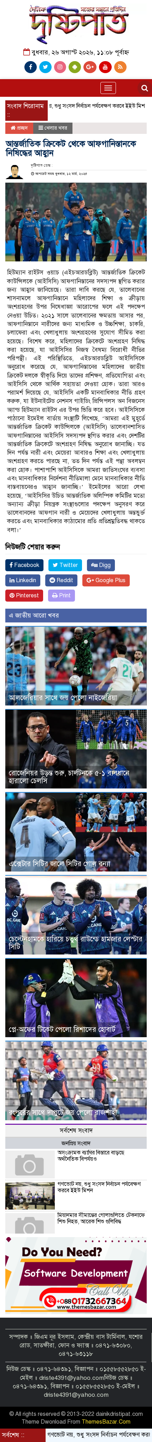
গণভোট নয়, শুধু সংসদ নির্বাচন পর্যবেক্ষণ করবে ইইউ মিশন (65, 106)
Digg (104, 565)
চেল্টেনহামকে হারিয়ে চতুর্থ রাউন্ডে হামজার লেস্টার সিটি (75, 943)
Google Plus (109, 580)
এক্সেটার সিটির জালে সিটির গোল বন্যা (59, 863)
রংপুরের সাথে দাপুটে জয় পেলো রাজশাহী (63, 1112)
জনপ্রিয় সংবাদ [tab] (76, 1143)
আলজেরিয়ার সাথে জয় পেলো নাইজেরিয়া (63, 697)
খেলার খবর (56, 128)
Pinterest (26, 595)
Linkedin (25, 580)
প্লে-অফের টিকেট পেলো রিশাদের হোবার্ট (62, 1029)
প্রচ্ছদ (22, 128)
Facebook (26, 565)
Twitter (68, 565)
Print (64, 595)
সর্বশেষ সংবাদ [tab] (76, 1130)
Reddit (64, 580)
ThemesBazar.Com (106, 1421)
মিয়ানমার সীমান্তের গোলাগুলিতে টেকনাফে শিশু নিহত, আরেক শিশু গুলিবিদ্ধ (101, 1218)
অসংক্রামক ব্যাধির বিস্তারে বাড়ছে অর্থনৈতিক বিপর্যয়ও (91, 1156)
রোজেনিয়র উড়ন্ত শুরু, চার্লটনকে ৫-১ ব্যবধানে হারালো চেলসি (69, 777)
